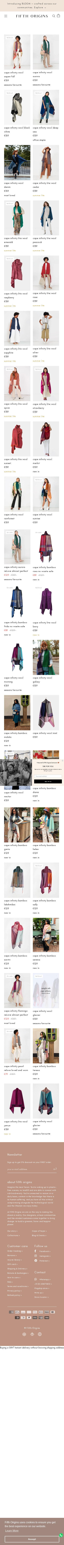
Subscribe (53, 1169)
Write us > (38, 1293)
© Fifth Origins (32, 1328)
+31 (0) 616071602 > (43, 1284)
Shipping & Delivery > (17, 1269)
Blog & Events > (39, 1235)
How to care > (13, 1277)
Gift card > (12, 1264)
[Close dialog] (62, 761)
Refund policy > (14, 1295)
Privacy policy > (14, 1291)
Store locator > (41, 1297)
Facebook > (44, 1251)
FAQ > (9, 1282)
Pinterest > (44, 1261)
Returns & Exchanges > (17, 1273)
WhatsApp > (44, 1279)
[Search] (53, 15)
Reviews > (12, 1255)
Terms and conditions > (18, 1286)
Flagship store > (41, 1288)
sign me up (48, 781)
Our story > (12, 1231)
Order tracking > (15, 1251)
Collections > (13, 1235)
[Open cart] (58, 16)
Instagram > (45, 1256)
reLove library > (14, 1260)
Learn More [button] (12, 1530)
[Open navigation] (5, 15)
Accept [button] (32, 1539)
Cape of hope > (39, 1231)
